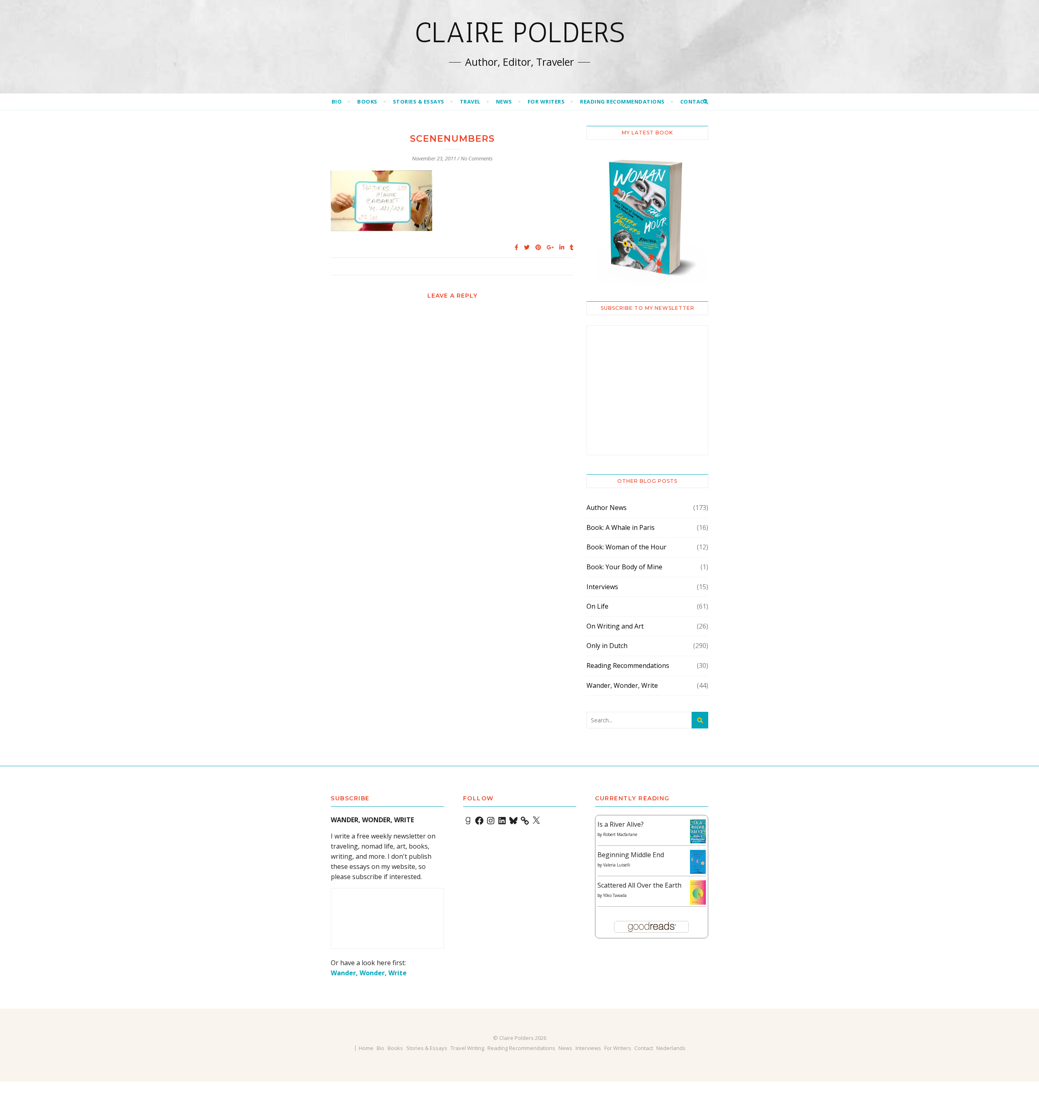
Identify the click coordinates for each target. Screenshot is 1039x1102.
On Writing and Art (615, 626)
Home (366, 1048)
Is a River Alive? (620, 824)
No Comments (477, 158)
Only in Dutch (606, 645)
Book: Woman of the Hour (626, 546)
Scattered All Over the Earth (639, 885)
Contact (694, 101)
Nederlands (670, 1048)
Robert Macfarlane (620, 834)
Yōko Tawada (615, 895)
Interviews (602, 586)
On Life (597, 606)
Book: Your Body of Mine (624, 566)
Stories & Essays (418, 101)
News (504, 101)
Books (367, 101)
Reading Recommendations (622, 101)
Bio (337, 101)
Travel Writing (467, 1048)
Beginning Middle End (630, 854)
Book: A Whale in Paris (620, 527)
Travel (470, 101)
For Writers (546, 101)
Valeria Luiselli (616, 865)
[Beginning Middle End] (698, 862)
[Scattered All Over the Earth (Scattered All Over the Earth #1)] (698, 892)
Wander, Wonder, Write (622, 685)
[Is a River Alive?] (698, 831)
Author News (606, 507)
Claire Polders (519, 32)
